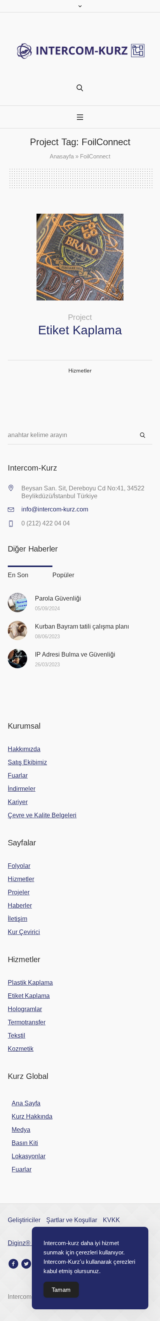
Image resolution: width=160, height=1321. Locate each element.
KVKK (111, 1220)
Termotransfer (26, 1022)
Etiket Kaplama (80, 330)
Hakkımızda (24, 749)
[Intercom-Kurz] (80, 51)
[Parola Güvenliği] (17, 602)
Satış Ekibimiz (27, 762)
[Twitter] (26, 1263)
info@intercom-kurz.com (54, 509)
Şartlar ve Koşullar (71, 1220)
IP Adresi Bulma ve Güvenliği (75, 654)
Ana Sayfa (26, 1103)
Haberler (20, 905)
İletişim (17, 918)
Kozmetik (20, 1048)
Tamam (61, 1289)
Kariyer (18, 802)
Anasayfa (62, 156)
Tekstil (16, 1035)
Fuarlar (18, 775)
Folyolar (19, 866)
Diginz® (20, 1243)
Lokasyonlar (28, 1156)
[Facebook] (13, 1263)
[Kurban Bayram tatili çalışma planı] (17, 630)
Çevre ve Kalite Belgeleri (42, 815)
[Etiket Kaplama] (80, 257)
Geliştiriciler (24, 1220)
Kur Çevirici (24, 932)
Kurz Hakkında (32, 1116)
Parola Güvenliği (58, 598)
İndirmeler (21, 788)
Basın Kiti (25, 1143)
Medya (21, 1129)
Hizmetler (80, 370)
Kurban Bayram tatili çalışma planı (82, 626)
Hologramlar (25, 1009)
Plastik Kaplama (30, 982)
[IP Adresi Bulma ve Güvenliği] (17, 658)
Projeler (19, 892)
